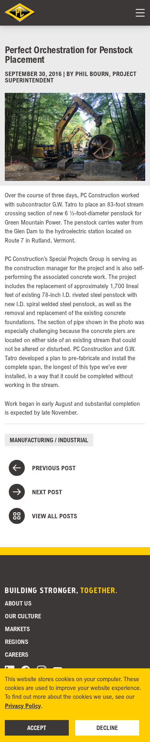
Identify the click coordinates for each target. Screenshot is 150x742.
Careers (16, 654)
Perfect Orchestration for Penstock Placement (69, 54)
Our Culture (23, 616)
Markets (17, 629)
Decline (107, 727)
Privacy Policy (23, 706)
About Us (18, 603)
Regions (16, 642)
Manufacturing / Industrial (49, 439)
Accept (36, 727)
